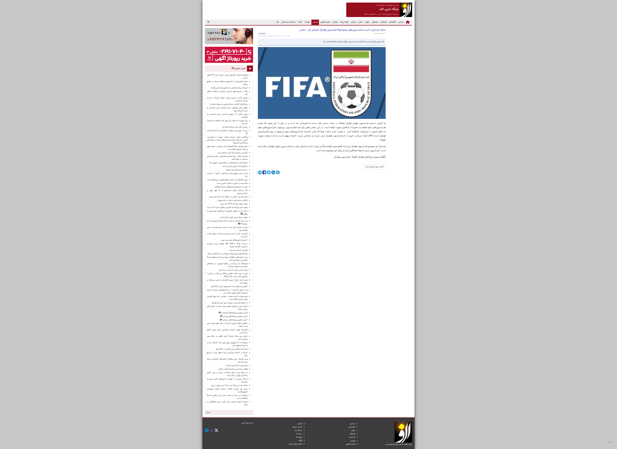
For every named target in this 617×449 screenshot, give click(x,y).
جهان (367, 22)
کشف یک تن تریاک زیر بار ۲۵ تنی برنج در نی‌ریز (229, 385)
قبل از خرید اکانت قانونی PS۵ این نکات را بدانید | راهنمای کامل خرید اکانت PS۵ (227, 275)
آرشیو (300, 423)
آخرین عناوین (240, 68)
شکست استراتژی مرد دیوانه (237, 170)
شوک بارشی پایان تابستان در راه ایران (233, 270)
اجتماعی (375, 22)
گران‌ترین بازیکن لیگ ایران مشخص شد (233, 152)
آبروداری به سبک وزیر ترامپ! (237, 365)
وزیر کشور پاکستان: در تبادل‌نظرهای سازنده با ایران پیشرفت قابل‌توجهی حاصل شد (227, 291)
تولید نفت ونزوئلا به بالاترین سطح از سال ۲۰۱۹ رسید (227, 207)
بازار (277, 22)
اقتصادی (392, 22)
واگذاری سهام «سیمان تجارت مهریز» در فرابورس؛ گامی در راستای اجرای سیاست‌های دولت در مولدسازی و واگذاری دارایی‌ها (227, 140)
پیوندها (299, 437)
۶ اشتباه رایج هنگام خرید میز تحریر (234, 240)
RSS (300, 440)
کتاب (300, 22)
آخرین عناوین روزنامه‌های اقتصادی (234, 312)
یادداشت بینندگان (288, 22)
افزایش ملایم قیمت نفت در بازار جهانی (233, 200)
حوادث (307, 22)
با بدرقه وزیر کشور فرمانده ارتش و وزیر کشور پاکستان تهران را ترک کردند (227, 374)
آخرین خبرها (297, 427)
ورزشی (314, 22)
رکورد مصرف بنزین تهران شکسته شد (234, 217)
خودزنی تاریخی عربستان (238, 250)
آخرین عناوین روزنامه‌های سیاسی (235, 320)
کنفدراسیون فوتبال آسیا (374, 166)
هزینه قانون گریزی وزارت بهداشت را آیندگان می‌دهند (227, 253)
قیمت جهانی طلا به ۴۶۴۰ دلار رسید (234, 204)
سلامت (335, 22)
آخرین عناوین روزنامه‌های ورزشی (235, 316)
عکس (360, 22)
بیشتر (208, 412)
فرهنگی (383, 22)
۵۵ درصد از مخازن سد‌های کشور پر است (232, 183)
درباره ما (299, 433)
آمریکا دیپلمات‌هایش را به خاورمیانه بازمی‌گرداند (229, 88)
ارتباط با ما (298, 430)
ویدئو (353, 22)
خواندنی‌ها (344, 22)
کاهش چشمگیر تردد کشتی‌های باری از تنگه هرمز (229, 286)
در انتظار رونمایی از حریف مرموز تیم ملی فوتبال (229, 303)
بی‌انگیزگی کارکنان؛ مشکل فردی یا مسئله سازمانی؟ (229, 104)
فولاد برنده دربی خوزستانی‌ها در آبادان (233, 369)
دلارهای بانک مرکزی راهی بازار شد (235, 166)
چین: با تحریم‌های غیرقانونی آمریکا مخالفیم (231, 187)
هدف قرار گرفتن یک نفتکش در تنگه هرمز (232, 349)
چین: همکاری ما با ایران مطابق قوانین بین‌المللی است (227, 179)
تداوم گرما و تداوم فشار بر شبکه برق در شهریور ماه (228, 162)
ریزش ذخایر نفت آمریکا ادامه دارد (235, 127)
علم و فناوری (325, 22)
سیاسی (401, 22)
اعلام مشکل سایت (295, 444)
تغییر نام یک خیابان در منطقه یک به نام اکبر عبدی (228, 197)
